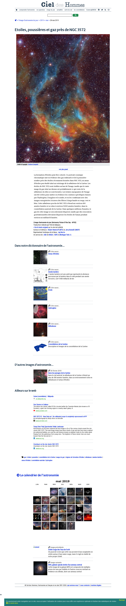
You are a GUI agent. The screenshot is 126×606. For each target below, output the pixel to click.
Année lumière (53, 272)
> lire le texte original (40, 227)
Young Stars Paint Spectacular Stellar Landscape (48, 427)
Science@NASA (91, 10)
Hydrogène (52, 308)
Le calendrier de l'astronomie (39, 475)
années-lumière (97, 457)
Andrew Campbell (33, 164)
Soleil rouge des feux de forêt (59, 549)
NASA (51, 235)
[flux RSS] (105, 10)
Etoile (50, 290)
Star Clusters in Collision (40, 405)
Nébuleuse (52, 326)
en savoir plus (13, 603)
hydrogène (49, 460)
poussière (35, 457)
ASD (45, 235)
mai (47, 20)
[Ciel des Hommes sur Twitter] (102, 10)
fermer (122, 600)
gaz (25, 457)
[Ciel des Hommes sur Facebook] (98, 10)
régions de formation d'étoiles (75, 457)
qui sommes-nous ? (73, 585)
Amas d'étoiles (53, 254)
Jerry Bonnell (69, 230)
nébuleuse (88, 457)
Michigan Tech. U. (66, 235)
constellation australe (38, 460)
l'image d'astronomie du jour (29, 20)
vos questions (40, 10)
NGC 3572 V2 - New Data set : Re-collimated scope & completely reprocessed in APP (60, 416)
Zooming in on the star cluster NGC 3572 (46, 444)
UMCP (77, 230)
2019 (42, 20)
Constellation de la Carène (58, 344)
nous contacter (85, 585)
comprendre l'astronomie (27, 10)
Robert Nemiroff (53, 230)
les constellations (79, 10)
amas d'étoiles (26, 460)
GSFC (56, 235)
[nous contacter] (108, 10)
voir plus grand (63, 169)
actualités (60, 10)
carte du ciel (68, 10)
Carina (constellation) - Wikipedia (43, 396)
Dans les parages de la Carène (59, 373)
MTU (61, 230)
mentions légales (96, 585)
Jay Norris (61, 232)
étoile (29, 457)
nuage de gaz (60, 457)
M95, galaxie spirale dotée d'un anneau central (65, 565)
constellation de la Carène (47, 457)
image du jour (51, 10)
